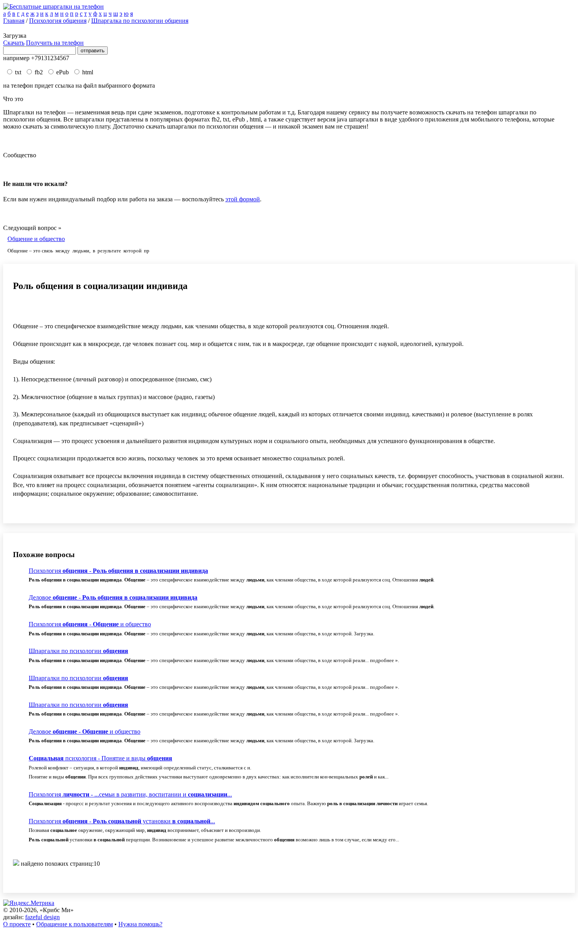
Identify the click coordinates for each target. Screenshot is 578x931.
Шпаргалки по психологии (78, 651)
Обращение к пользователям (74, 924)
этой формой (242, 199)
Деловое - (113, 597)
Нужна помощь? (140, 924)
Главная (13, 20)
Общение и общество (36, 239)
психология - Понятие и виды (100, 758)
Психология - (118, 570)
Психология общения (58, 20)
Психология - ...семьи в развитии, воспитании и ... (130, 794)
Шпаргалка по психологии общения (139, 20)
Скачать (13, 42)
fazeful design (42, 917)
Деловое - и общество (84, 731)
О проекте (17, 924)
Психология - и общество (90, 624)
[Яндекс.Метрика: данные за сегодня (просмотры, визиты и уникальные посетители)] (28, 903)
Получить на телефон (55, 42)
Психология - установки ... (122, 821)
